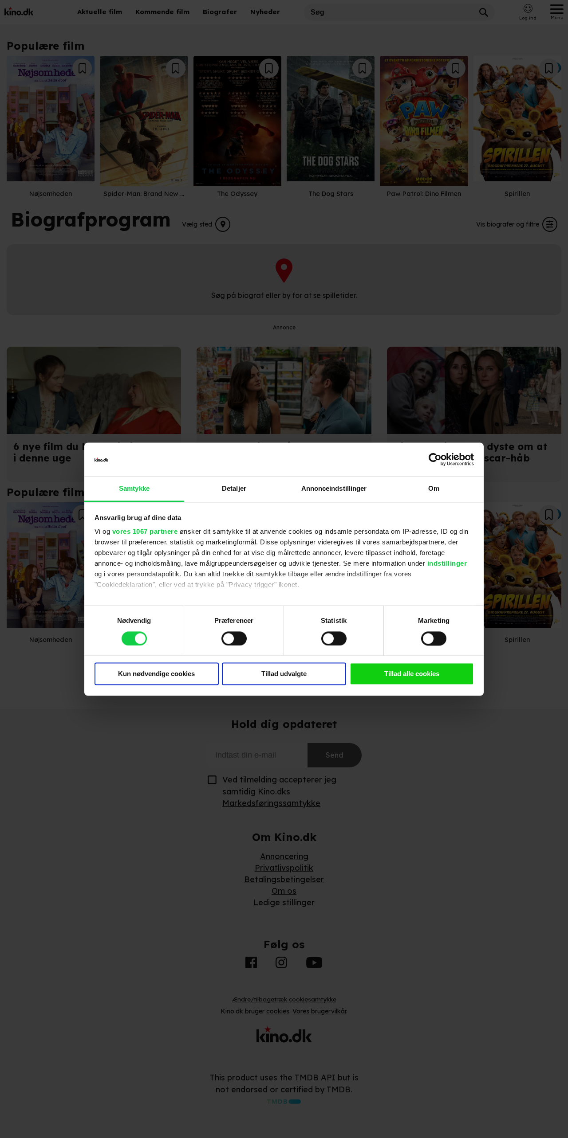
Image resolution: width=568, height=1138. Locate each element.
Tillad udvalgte (284, 674)
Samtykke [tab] (134, 489)
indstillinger (447, 563)
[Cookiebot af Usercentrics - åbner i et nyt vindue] (435, 459)
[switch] (234, 638)
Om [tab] (433, 489)
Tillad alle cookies (411, 674)
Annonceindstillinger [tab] (334, 489)
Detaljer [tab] (234, 489)
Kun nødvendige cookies (156, 674)
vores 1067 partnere (145, 532)
